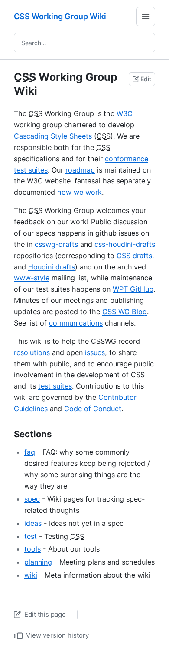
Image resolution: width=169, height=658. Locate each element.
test (30, 536)
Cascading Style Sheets (53, 136)
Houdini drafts (51, 267)
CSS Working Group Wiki (60, 16)
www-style (31, 277)
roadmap (80, 170)
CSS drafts (134, 255)
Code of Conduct (92, 408)
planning (38, 562)
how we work (79, 192)
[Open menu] (145, 16)
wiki (30, 575)
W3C (125, 113)
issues (95, 352)
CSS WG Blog (124, 311)
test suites (55, 386)
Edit (145, 79)
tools (32, 549)
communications (76, 323)
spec (32, 499)
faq (29, 452)
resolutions (32, 352)
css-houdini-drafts (124, 244)
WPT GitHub (133, 289)
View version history (57, 635)
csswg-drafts (56, 244)
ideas (33, 523)
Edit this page (45, 614)
